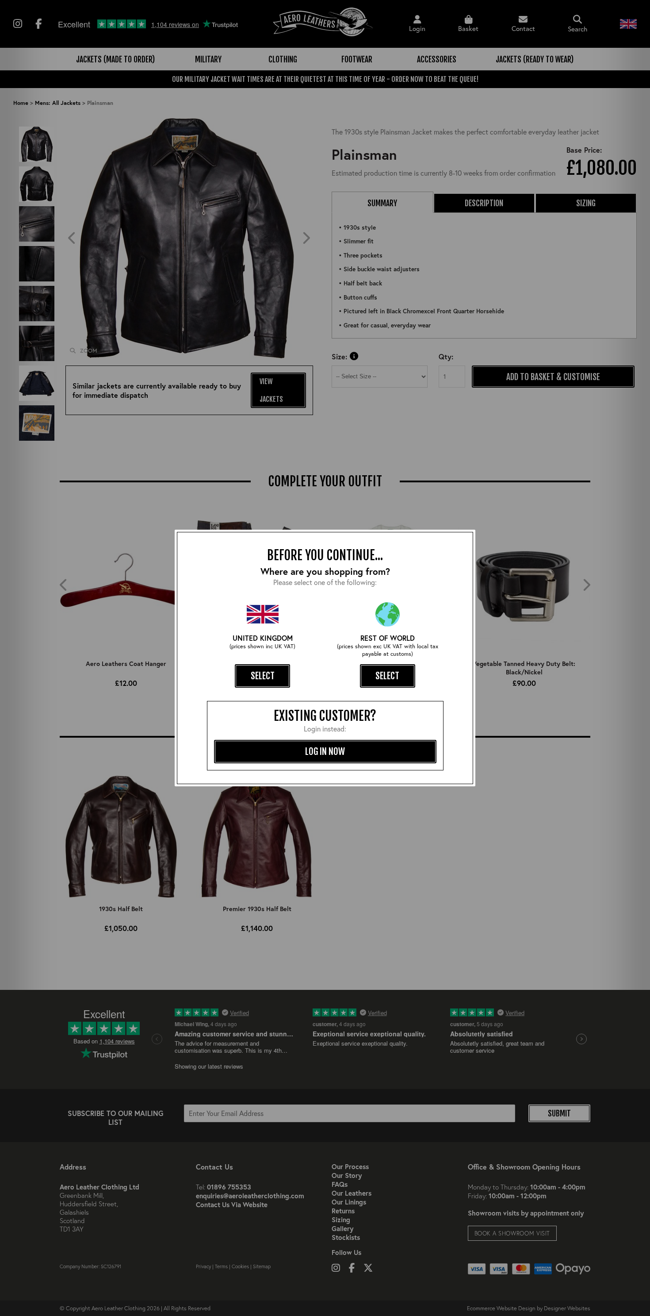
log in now (325, 751)
